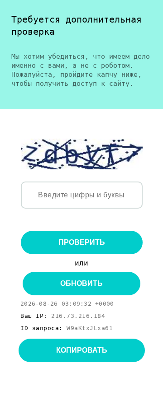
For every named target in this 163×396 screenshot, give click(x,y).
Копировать (81, 350)
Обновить (81, 283)
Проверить (81, 242)
